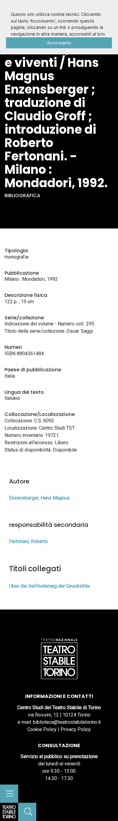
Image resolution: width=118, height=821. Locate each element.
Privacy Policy (76, 729)
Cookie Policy (42, 729)
